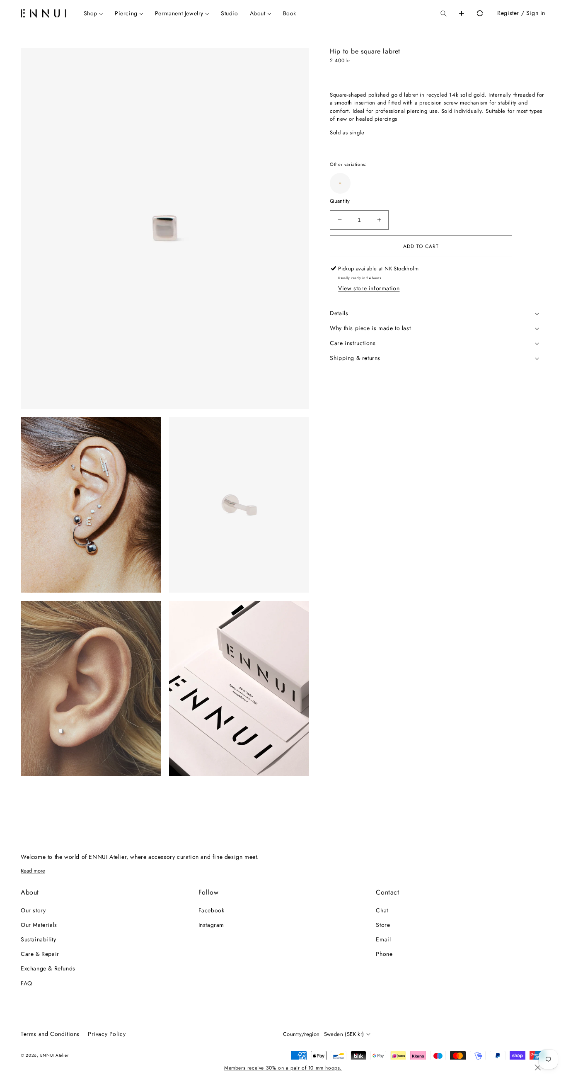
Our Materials (39, 925)
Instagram (211, 925)
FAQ (26, 983)
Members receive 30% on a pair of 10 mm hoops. (283, 1068)
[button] (443, 13)
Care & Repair (40, 954)
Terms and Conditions (50, 1034)
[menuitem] (93, 13)
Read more (33, 871)
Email (383, 939)
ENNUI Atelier (54, 1055)
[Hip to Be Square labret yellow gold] (340, 183)
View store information (368, 288)
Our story (33, 910)
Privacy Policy (107, 1034)
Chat (382, 910)
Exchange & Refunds (48, 968)
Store (383, 925)
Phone (384, 954)
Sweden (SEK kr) (344, 1034)
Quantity (340, 201)
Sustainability (38, 939)
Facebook (211, 910)
